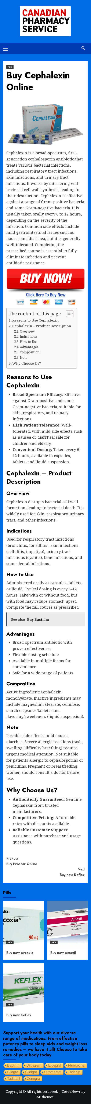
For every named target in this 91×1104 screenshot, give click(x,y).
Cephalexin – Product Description (41, 325)
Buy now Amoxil (63, 952)
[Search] (83, 48)
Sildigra (31, 1072)
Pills (10, 66)
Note (23, 357)
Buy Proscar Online (21, 861)
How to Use (28, 342)
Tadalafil (13, 1079)
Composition (30, 352)
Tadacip (74, 1072)
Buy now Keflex (72, 872)
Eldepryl (54, 1065)
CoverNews (71, 1091)
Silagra (12, 1072)
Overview (27, 331)
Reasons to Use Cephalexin (35, 320)
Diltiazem (33, 1065)
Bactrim (13, 1065)
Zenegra (33, 1079)
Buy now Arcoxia (19, 952)
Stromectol (52, 1072)
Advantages (29, 347)
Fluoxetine (76, 1065)
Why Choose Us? (26, 363)
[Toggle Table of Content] (67, 313)
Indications (28, 336)
